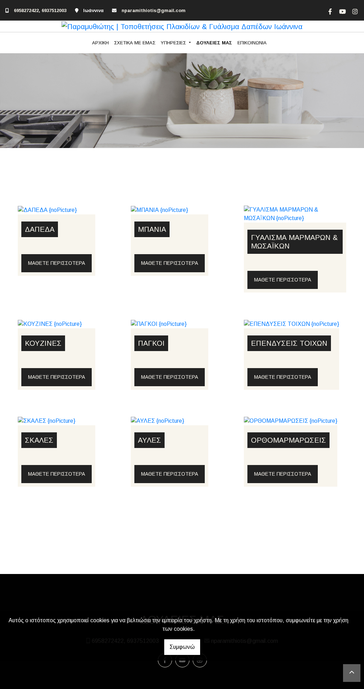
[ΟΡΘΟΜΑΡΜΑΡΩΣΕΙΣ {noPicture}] (290, 421)
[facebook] (329, 10)
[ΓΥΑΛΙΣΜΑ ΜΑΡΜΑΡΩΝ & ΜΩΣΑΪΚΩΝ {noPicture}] (295, 213)
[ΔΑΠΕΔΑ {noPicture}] (47, 210)
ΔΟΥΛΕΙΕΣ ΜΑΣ (214, 42)
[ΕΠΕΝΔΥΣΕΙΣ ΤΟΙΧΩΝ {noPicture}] (291, 324)
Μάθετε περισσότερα (56, 263)
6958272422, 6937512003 (40, 10)
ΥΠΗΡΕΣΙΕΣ (174, 42)
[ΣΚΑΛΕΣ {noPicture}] (46, 421)
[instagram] (354, 10)
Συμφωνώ (182, 647)
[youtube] (341, 10)
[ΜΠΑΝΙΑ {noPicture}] (159, 210)
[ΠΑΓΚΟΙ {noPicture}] (159, 324)
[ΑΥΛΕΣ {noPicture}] (157, 421)
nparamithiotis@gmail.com (154, 10)
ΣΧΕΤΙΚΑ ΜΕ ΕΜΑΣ (134, 42)
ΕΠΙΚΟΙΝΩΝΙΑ (252, 42)
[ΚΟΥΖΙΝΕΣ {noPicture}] (50, 324)
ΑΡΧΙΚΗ (100, 42)
